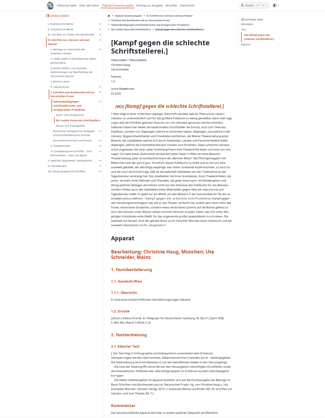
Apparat (245, 44)
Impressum (187, 5)
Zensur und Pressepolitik (70, 125)
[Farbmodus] (276, 5)
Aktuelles (171, 5)
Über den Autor (89, 5)
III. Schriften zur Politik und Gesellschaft (71, 34)
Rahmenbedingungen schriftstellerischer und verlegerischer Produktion (69, 105)
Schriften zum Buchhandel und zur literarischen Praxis (140, 20)
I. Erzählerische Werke (60, 24)
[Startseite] (108, 16)
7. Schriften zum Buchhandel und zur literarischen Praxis (72, 94)
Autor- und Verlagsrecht (70, 115)
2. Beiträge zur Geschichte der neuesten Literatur (67, 51)
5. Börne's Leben (60, 81)
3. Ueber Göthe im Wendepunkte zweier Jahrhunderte (73, 61)
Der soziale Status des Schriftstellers (78, 120)
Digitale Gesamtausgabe (117, 5)
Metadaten (247, 24)
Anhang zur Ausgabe (149, 5)
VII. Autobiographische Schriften (66, 171)
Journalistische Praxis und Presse (72, 140)
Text (243, 29)
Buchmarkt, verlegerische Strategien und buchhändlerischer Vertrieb (74, 133)
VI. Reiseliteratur (57, 166)
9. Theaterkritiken (60, 145)
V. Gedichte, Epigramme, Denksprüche (70, 160)
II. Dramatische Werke (60, 29)
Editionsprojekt (67, 5)
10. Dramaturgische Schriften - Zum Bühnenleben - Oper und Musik (70, 153)
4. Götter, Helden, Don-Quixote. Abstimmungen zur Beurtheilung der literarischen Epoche (71, 72)
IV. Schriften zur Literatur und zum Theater (69, 42)
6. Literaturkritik (59, 86)
